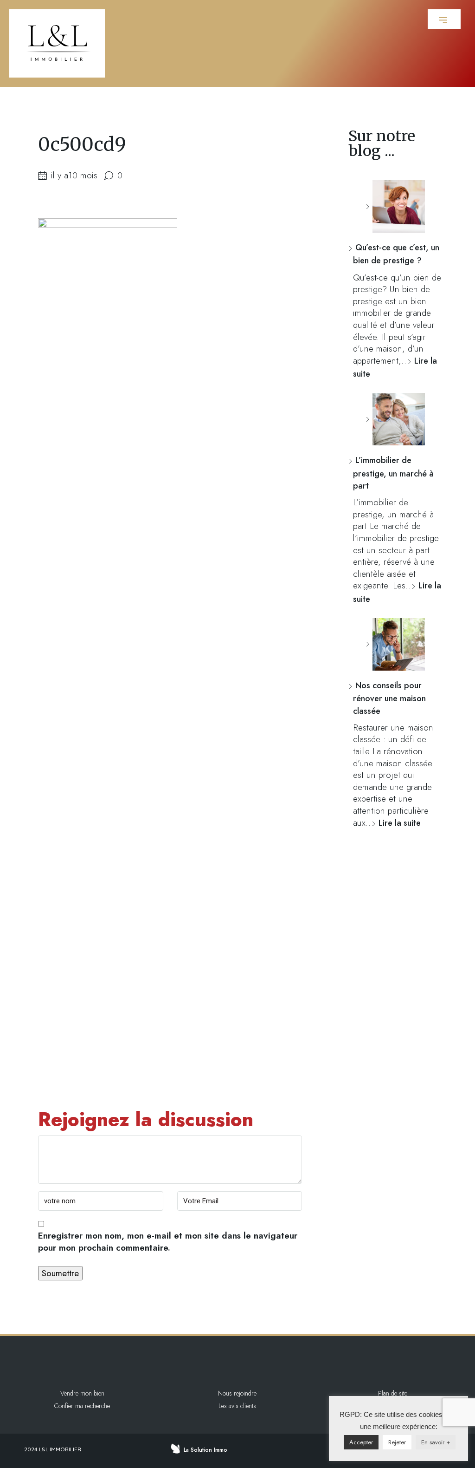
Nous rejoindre (237, 1393)
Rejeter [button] (397, 1442)
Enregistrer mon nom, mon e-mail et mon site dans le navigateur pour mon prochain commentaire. (167, 1242)
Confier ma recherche (82, 1405)
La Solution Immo (205, 1450)
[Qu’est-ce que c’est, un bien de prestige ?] (395, 206)
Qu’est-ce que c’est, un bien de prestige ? (396, 254)
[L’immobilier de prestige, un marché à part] (395, 419)
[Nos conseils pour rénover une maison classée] (395, 644)
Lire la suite (400, 823)
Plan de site (392, 1393)
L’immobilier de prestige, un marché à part (393, 473)
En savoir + (435, 1442)
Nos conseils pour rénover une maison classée (389, 698)
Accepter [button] (361, 1442)
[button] (444, 19)
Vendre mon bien (82, 1393)
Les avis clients (237, 1405)
